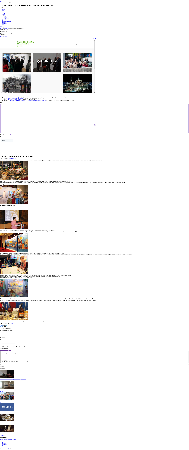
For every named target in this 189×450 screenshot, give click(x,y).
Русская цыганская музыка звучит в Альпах (13, 97)
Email (1, 33)
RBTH (11, 323)
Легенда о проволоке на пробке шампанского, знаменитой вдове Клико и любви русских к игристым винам (28, 100)
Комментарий (2, 337)
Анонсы (5, 17)
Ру (0, 1)
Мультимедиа (4, 11)
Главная (3, 9)
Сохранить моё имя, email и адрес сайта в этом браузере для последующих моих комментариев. (18, 344)
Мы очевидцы (6, 13)
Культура (3, 10)
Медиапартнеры (5, 23)
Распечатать (14, 158)
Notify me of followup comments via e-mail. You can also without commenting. (16, 346)
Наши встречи (6, 28)
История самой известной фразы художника (13, 96)
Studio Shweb (8, 448)
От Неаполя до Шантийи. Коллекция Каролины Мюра (15, 98)
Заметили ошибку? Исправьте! (5, 350)
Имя (1, 339)
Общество (6, 15)
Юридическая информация (6, 21)
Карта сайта (4, 19)
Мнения (5, 16)
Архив (3, 14)
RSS (3, 24)
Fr (1, 1)
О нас (3, 20)
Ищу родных (6, 18)
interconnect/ (9, 134)
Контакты (4, 22)
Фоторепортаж (6, 12)
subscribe (22, 346)
